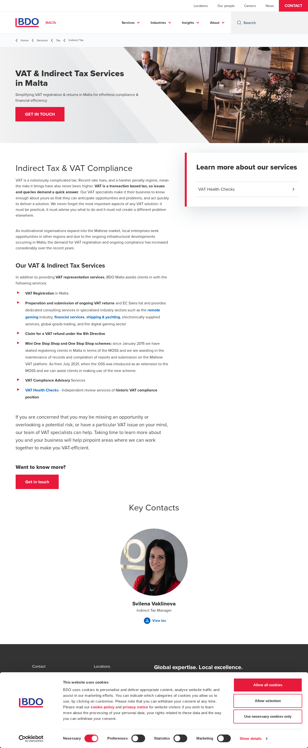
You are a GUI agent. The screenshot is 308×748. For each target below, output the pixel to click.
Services (128, 22)
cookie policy (103, 707)
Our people (226, 5)
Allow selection (268, 701)
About (214, 22)
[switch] (138, 738)
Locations (201, 5)
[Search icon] (239, 22)
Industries (158, 22)
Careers (250, 5)
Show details (251, 738)
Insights (188, 22)
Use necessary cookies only (268, 716)
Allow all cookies (267, 685)
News (270, 5)
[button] (293, 6)
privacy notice (135, 707)
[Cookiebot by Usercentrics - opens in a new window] (31, 738)
